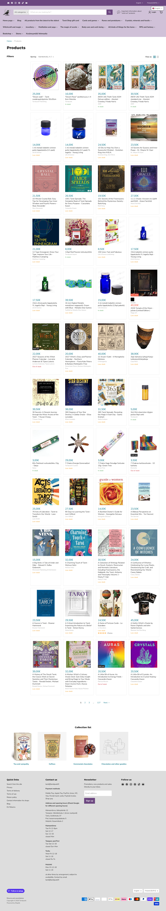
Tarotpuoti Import (71, 254)
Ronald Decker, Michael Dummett (43, 686)
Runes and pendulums (111, 20)
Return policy (12, 797)
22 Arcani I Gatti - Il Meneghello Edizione (111, 358)
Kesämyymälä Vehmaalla (36, 33)
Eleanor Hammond (38, 628)
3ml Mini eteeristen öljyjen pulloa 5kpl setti (142, 413)
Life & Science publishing (106, 254)
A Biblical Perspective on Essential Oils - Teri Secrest (142, 513)
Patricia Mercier (103, 682)
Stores (19, 33)
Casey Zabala (135, 575)
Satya (34, 468)
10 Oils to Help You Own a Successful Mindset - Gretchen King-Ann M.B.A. (110, 150)
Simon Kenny (69, 630)
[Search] (109, 12)
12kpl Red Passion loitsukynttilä (78, 252)
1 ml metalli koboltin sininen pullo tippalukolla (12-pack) (44, 149)
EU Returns (11, 807)
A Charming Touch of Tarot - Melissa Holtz (76, 564)
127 (99, 702)
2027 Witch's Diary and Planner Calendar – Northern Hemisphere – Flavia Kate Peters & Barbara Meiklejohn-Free (78, 360)
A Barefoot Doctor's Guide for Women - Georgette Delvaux (110, 513)
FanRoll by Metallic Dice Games (75, 310)
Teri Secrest (134, 516)
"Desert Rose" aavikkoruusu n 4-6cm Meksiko (78, 98)
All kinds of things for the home (121, 27)
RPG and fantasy (146, 27)
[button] (157, 8)
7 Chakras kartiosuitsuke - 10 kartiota (143, 464)
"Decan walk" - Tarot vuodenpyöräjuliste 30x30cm (44, 98)
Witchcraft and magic (12, 27)
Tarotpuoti (68, 102)
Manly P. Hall (102, 579)
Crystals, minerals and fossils (137, 20)
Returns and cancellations (15, 898)
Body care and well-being (93, 27)
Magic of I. (134, 313)
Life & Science (36, 152)
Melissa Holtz (69, 568)
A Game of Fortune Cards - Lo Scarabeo (110, 624)
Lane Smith (36, 519)
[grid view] (154, 56)
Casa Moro (134, 362)
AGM (99, 104)
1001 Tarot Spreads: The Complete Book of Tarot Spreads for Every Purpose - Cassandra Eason (78, 202)
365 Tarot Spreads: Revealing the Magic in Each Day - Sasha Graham (110, 414)
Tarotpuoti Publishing (39, 102)
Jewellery (30, 27)
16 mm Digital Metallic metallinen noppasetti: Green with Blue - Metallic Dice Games (78, 305)
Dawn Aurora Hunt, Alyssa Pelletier (77, 689)
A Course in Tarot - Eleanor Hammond (43, 624)
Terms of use (11, 794)
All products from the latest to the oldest (42, 20)
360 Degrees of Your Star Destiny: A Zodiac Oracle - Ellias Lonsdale (78, 414)
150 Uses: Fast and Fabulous (110, 252)
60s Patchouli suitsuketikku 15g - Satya (45, 464)
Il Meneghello (102, 362)
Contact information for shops (18, 800)
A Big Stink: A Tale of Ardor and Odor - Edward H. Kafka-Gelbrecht (45, 565)
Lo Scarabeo (102, 628)
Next (106, 702)
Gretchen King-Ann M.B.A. (106, 155)
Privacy (9, 787)
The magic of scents (69, 27)
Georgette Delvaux (104, 516)
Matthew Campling (38, 259)
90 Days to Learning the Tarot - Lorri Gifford (78, 513)
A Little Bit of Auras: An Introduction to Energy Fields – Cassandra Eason (110, 676)
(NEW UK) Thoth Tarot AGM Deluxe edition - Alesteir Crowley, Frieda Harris (109, 99)
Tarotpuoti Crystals (71, 466)
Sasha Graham (102, 419)
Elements (134, 468)
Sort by (33, 57)
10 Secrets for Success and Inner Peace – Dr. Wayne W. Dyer (144, 149)
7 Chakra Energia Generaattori (77, 463)
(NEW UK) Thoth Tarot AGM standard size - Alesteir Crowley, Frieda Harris (142, 99)
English (138, 3)
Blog (19, 20)
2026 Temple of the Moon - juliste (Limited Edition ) (142, 309)
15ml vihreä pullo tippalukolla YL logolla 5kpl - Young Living (44, 304)
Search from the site (14, 784)
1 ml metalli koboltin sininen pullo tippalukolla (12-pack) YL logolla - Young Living (77, 150)
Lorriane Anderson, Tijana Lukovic (43, 364)
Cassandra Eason (70, 208)
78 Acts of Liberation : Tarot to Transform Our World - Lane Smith (44, 514)
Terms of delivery (13, 791)
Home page (8, 20)
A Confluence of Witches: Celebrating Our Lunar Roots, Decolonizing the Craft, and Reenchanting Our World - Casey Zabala (142, 568)
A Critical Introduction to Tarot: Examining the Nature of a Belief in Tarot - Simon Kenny (78, 625)
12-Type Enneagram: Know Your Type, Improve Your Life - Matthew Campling (45, 254)
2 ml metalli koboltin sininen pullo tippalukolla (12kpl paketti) (111, 304)
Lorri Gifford (69, 516)
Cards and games (90, 20)
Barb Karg (101, 206)
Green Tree (101, 468)
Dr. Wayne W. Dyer (137, 152)
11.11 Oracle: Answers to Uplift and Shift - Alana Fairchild (144, 200)
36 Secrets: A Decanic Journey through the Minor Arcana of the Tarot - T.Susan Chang (45, 414)
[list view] (157, 56)
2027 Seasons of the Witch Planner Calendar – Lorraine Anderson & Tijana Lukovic (43, 359)
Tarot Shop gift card (70, 20)
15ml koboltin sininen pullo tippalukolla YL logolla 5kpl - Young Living (142, 254)
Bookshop (7, 33)
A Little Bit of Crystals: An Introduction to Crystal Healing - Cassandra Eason (144, 676)
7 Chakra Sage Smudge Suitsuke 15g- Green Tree (111, 464)
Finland (152, 3)
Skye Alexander (37, 208)
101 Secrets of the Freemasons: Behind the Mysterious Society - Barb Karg (111, 201)
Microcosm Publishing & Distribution (44, 570)
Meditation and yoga (47, 27)
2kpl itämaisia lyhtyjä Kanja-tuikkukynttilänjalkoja (142, 358)
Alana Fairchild (135, 203)
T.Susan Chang (37, 419)
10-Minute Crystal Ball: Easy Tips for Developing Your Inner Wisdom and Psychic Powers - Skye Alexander (44, 202)
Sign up (89, 800)
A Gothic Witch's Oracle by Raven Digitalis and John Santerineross (142, 625)
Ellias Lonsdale (70, 419)
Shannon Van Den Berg (138, 630)
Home (9, 41)
